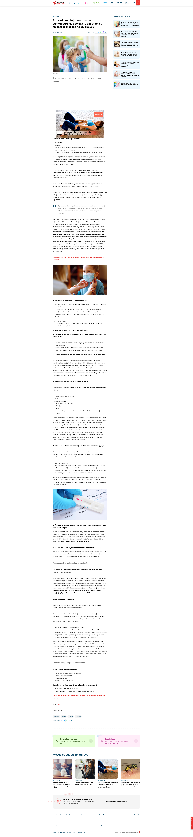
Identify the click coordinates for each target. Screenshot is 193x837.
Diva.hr (70, 825)
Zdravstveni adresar (101, 814)
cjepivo (64, 716)
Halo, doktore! (89, 814)
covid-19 (71, 716)
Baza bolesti (113, 814)
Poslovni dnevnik (64, 825)
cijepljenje (56, 716)
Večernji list (56, 825)
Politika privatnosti (80, 832)
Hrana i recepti (78, 814)
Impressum (63, 832)
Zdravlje (73, 3)
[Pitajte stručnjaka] (192, 823)
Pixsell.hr (97, 825)
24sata (86, 825)
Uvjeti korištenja (71, 832)
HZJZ (58, 704)
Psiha (81, 3)
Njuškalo (81, 825)
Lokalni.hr (76, 825)
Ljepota (89, 3)
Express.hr (103, 825)
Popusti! (91, 825)
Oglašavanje (56, 832)
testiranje (78, 716)
